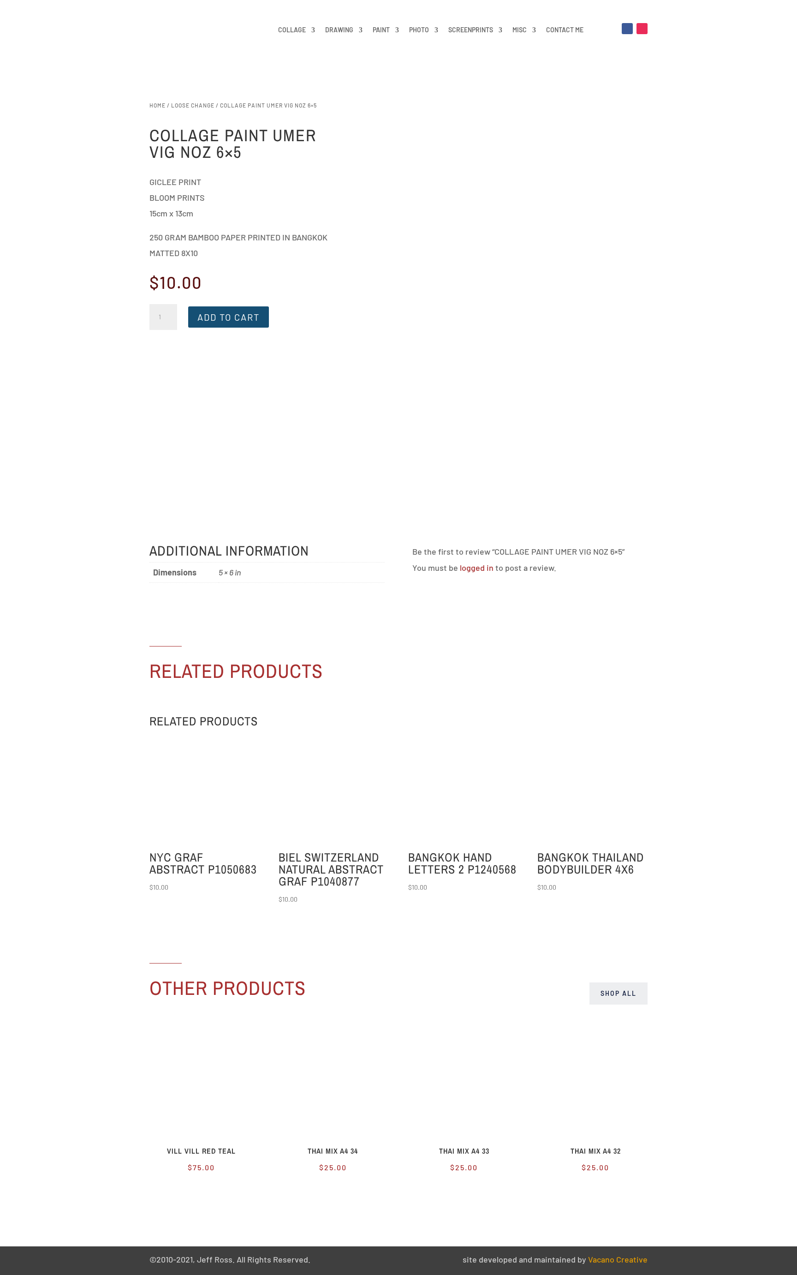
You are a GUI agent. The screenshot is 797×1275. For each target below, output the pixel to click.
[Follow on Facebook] (627, 28)
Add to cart (228, 317)
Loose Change (192, 105)
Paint (381, 30)
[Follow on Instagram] (642, 28)
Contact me (564, 30)
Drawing (339, 30)
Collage (292, 30)
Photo (419, 30)
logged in (477, 568)
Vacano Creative (618, 1259)
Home (157, 105)
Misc (519, 30)
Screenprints (470, 30)
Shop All (618, 993)
